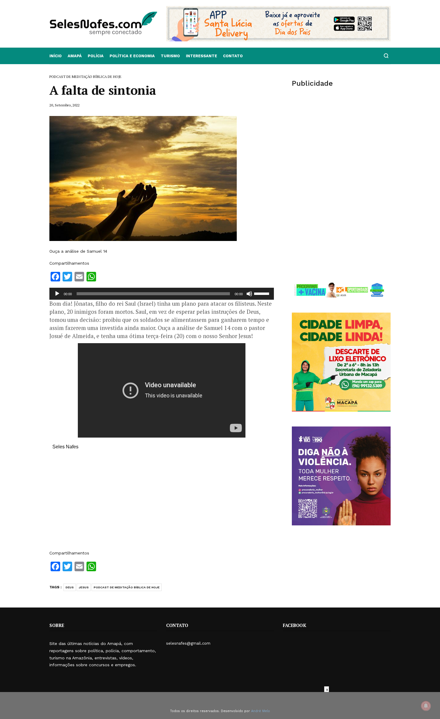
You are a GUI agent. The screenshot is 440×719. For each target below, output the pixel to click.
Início (55, 56)
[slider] (262, 293)
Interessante (201, 56)
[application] (161, 294)
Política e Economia (132, 56)
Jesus (84, 587)
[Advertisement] (161, 503)
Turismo (170, 56)
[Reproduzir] (57, 294)
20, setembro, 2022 (64, 105)
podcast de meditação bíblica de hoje (127, 587)
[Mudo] (249, 294)
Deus (70, 587)
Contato (233, 56)
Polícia (96, 56)
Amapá (75, 56)
